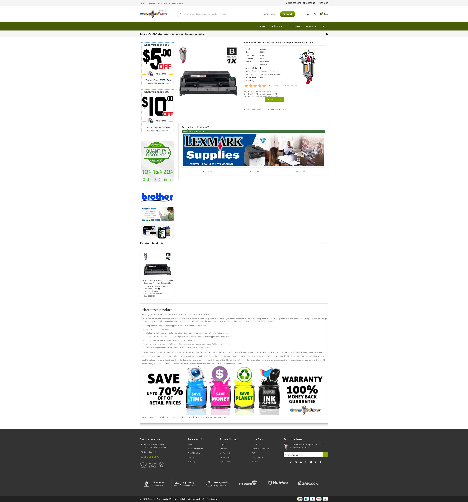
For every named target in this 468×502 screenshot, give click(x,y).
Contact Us (311, 26)
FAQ (323, 26)
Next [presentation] (326, 243)
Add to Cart (276, 99)
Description (188, 127)
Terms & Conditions (260, 449)
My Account (225, 453)
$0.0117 (263, 77)
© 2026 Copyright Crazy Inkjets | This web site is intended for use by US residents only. (178, 499)
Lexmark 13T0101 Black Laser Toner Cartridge (166, 417)
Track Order (295, 26)
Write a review (289, 85)
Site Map (192, 461)
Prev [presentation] (322, 243)
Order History (277, 26)
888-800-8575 (151, 456)
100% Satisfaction (195, 449)
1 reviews (274, 85)
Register (223, 449)
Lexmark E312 (254, 171)
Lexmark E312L (300, 171)
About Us (192, 444)
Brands (191, 457)
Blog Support (257, 457)
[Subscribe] (325, 454)
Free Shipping (194, 453)
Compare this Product (274, 109)
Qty (245, 104)
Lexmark (263, 49)
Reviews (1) (203, 127)
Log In (222, 444)
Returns (255, 461)
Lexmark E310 (208, 171)
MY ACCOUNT (309, 3)
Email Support (150, 452)
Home (262, 26)
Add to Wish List (253, 109)
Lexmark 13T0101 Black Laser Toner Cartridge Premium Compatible (157, 282)
